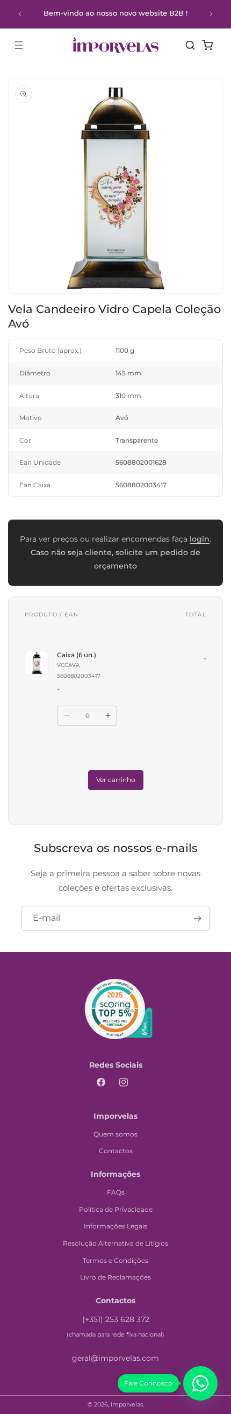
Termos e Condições (115, 1260)
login (200, 539)
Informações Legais (115, 1226)
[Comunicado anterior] (20, 14)
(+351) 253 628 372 (115, 1319)
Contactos (116, 1151)
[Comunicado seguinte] (211, 14)
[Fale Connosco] (200, 1383)
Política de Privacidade (116, 1209)
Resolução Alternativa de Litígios (115, 1243)
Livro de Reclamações (115, 1277)
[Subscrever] (197, 918)
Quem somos (115, 1134)
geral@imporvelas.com (115, 1358)
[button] (19, 45)
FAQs (116, 1192)
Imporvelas (127, 1404)
